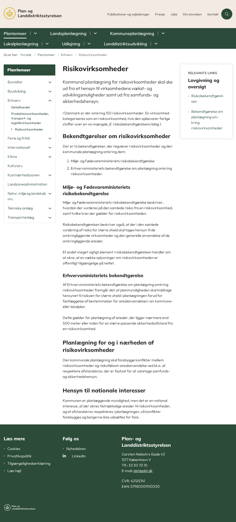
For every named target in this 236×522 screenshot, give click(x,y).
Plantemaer (15, 33)
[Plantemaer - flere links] (34, 33)
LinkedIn (79, 456)
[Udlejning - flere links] (88, 43)
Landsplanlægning (68, 33)
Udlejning (71, 43)
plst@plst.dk (143, 470)
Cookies (13, 448)
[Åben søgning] (226, 14)
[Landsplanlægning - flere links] (94, 33)
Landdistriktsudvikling (125, 43)
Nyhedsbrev (76, 448)
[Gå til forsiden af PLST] (52, 14)
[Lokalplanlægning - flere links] (46, 43)
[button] (48, 82)
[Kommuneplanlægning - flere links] (162, 33)
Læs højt (14, 470)
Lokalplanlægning (21, 43)
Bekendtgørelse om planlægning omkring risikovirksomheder (207, 119)
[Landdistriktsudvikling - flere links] (155, 43)
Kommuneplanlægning (132, 33)
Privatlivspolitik (19, 456)
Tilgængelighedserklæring (28, 463)
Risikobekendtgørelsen (207, 98)
